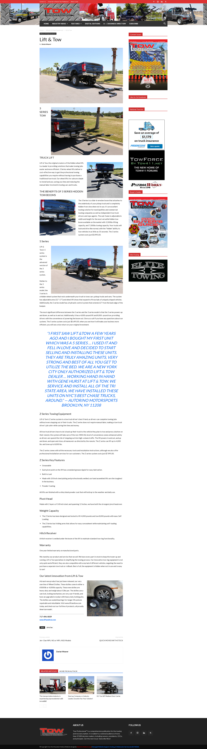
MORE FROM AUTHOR (68, 671)
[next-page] (44, 706)
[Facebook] (154, 1)
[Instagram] (158, 1)
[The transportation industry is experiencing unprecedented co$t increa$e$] (53, 685)
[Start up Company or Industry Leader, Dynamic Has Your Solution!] (81, 685)
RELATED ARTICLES (49, 671)
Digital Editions (92, 23)
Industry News (59, 23)
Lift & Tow (49, 627)
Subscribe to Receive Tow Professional (58, 2)
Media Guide (74, 2)
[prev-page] (41, 706)
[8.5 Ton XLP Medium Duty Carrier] (110, 685)
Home (46, 23)
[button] (164, 24)
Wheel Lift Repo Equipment (54, 30)
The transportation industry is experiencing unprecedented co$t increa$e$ (51, 698)
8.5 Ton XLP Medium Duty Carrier (108, 696)
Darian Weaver (46, 44)
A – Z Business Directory (115, 23)
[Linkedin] (162, 1)
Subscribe (133, 23)
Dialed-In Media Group (84, 747)
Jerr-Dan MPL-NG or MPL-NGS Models (55, 640)
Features (75, 23)
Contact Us (43, 2)
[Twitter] (165, 1)
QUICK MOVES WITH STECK (111, 640)
